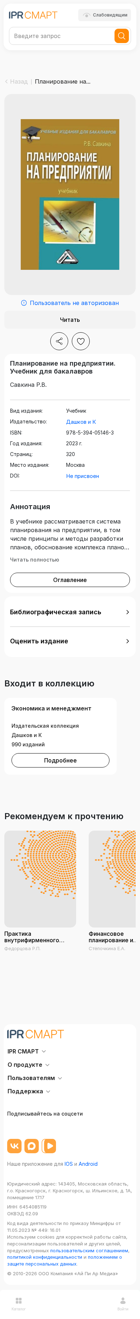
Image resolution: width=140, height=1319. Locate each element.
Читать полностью (34, 560)
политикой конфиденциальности (44, 1257)
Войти (123, 1309)
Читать (70, 319)
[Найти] (122, 36)
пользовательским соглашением (89, 1250)
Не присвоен (82, 476)
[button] (70, 612)
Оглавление (70, 579)
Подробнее (60, 760)
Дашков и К (81, 421)
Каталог (18, 1309)
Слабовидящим (110, 15)
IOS (69, 1164)
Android (88, 1164)
